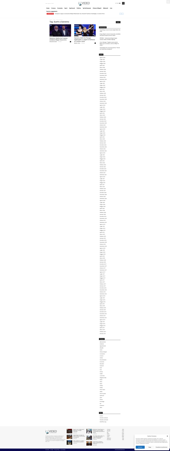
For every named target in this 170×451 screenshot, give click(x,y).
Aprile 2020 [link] (102, 208)
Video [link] (101, 407)
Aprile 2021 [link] (102, 184)
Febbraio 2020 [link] (103, 212)
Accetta (140, 447)
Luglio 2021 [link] (102, 178)
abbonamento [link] (103, 342)
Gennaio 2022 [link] (103, 166)
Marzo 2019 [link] (102, 234)
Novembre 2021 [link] (103, 170)
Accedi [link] (101, 415)
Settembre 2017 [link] (103, 270)
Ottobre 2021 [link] (103, 172)
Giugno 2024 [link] (102, 109)
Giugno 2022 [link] (102, 156)
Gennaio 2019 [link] (103, 238)
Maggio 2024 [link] (102, 111)
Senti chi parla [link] (103, 393)
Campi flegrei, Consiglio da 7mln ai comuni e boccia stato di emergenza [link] (79, 436)
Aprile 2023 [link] (102, 137)
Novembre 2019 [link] (103, 218)
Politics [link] (101, 387)
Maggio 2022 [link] (102, 158)
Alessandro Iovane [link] (53, 41)
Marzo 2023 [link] (102, 139)
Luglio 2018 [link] (102, 250)
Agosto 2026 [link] (102, 57)
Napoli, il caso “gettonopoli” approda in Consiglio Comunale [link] (78, 430)
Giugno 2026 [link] (102, 61)
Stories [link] (101, 399)
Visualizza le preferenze (161, 447)
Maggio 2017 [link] (102, 278)
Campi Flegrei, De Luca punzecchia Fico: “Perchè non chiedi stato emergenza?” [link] (110, 48)
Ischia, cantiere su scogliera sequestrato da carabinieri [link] (78, 441)
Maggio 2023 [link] (102, 135)
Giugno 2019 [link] (102, 228)
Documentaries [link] (103, 359)
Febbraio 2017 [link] (103, 284)
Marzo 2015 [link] (102, 329)
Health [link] (101, 373)
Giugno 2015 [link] (102, 323)
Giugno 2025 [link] (102, 85)
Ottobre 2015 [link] (103, 315)
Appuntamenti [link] (103, 346)
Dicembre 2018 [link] (103, 240)
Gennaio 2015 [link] (103, 333)
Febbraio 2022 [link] (103, 164)
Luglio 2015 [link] (102, 321)
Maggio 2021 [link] (102, 182)
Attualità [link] (51, 35)
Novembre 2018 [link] (103, 242)
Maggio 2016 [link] (102, 301)
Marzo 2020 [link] (102, 210)
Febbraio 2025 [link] (103, 93)
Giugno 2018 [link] (102, 252)
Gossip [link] (101, 371)
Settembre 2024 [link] (103, 103)
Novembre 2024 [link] (103, 99)
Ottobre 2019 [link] (103, 220)
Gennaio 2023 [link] (103, 143)
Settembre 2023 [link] (103, 127)
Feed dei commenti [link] (104, 419)
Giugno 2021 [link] (102, 180)
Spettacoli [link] (76, 35)
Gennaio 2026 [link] (103, 71)
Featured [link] (102, 365)
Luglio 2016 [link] (102, 297)
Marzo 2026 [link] (102, 67)
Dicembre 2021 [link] (103, 168)
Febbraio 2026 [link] (103, 69)
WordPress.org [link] (103, 421)
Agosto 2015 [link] (102, 319)
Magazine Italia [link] (103, 377)
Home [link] (51, 19)
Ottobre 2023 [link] (103, 125)
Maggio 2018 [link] (102, 254)
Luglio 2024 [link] (102, 107)
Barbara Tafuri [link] (77, 43)
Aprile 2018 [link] (102, 256)
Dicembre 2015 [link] (103, 311)
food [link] (101, 367)
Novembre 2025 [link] (103, 75)
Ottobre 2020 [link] (103, 196)
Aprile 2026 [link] (102, 65)
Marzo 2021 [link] (102, 186)
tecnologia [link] (102, 401)
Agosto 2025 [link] (102, 81)
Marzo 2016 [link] (102, 305)
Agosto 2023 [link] (102, 129)
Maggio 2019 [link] (102, 230)
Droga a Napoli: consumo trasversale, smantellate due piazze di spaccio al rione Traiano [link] (110, 35)
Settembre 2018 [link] (103, 246)
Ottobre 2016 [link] (103, 292)
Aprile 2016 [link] (102, 303)
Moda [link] (101, 379)
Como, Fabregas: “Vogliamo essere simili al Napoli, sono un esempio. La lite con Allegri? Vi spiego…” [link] (109, 44)
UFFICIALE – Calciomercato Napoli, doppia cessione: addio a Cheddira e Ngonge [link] (108, 39)
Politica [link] (101, 385)
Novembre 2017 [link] (103, 266)
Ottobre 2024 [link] (103, 101)
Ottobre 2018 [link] (103, 244)
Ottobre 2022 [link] (103, 148)
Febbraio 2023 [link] (103, 141)
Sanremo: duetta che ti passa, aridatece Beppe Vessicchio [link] (59, 39)
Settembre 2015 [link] (103, 317)
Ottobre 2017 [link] (103, 268)
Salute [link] (101, 391)
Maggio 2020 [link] (102, 206)
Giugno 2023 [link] (102, 133)
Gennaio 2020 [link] (103, 214)
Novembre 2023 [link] (103, 123)
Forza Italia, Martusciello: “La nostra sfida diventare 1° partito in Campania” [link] (98, 436)
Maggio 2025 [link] (102, 87)
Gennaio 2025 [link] (103, 95)
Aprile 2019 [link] (102, 232)
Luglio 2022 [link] (102, 154)
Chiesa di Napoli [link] (103, 351)
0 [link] (70, 41)
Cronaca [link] (101, 355)
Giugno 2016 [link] (102, 299)
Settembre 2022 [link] (103, 150)
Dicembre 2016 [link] (103, 288)
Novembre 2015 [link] (103, 313)
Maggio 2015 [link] (102, 325)
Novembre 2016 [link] (103, 290)
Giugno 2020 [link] (102, 204)
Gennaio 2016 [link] (103, 309)
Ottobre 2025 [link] (103, 77)
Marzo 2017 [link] (102, 282)
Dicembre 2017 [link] (103, 264)
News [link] (101, 381)
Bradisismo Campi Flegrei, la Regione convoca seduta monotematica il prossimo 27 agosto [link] (98, 431)
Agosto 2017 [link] (102, 272)
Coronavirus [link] (102, 353)
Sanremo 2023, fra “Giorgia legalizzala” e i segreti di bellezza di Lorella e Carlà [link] (84, 39)
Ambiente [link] (102, 344)
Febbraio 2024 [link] (103, 117)
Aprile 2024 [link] (102, 113)
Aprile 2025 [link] (102, 89)
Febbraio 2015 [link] (103, 331)
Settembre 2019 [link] (103, 222)
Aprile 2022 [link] (102, 160)
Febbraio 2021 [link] (103, 188)
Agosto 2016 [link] (102, 295)
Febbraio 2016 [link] (103, 307)
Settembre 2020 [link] (103, 198)
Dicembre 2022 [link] (103, 145)
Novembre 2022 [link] (103, 147)
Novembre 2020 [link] (103, 194)
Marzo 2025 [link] (102, 91)
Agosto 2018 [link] (102, 248)
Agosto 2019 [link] (102, 224)
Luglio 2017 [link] (102, 274)
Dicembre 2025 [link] (103, 73)
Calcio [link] (101, 349)
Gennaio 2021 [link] (103, 190)
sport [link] (101, 397)
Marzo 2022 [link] (102, 162)
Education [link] (102, 363)
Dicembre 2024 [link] (103, 97)
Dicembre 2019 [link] (103, 216)
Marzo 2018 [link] (102, 258)
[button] (167, 436)
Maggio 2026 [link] (102, 63)
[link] (168, 1)
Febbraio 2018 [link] (103, 260)
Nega (150, 447)
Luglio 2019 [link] (102, 226)
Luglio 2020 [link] (102, 202)
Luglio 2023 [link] (102, 131)
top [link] (100, 403)
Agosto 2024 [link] (102, 105)
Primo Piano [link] (102, 389)
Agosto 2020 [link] (102, 200)
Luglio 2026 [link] (102, 59)
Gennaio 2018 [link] (103, 262)
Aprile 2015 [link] (102, 327)
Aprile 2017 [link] (102, 280)
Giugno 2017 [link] (102, 276)
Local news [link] (102, 375)
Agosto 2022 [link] (102, 152)
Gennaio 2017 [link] (103, 286)
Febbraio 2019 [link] (103, 236)
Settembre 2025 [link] (103, 79)
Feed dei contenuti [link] (104, 417)
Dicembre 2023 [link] (103, 121)
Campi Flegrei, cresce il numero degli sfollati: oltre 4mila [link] (110, 30)
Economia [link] (102, 361)
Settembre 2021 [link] (103, 174)
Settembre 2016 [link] (103, 293)
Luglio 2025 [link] (102, 83)
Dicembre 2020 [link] (103, 192)
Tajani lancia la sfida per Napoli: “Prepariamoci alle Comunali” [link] (98, 442)
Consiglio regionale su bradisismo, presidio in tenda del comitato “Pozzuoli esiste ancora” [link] (74, 13)
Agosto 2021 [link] (102, 176)
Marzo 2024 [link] (102, 115)
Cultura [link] (101, 357)
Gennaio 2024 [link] (103, 119)
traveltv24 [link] (102, 405)
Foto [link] (101, 369)
